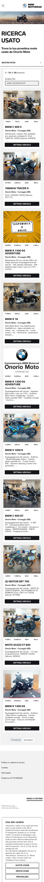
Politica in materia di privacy (13, 762)
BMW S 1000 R (14, 450)
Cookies (4, 767)
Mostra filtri (8, 62)
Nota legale (6, 772)
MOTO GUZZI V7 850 (17, 644)
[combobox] (22, 83)
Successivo (28, 740)
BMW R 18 (11, 319)
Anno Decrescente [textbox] (16, 83)
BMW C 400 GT (14, 515)
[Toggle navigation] (3, 5)
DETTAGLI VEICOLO (22, 145)
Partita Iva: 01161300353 (12, 778)
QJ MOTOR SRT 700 (17, 581)
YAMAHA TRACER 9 (17, 188)
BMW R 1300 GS (15, 706)
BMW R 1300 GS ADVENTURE (15, 252)
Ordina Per (10, 79)
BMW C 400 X (13, 126)
